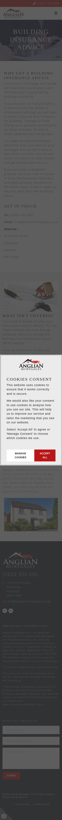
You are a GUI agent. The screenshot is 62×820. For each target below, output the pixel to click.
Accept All (45, 455)
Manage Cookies (20, 455)
